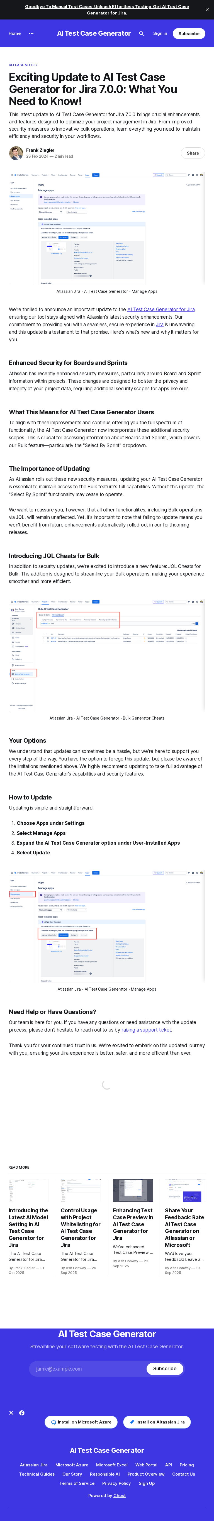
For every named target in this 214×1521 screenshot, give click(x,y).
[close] (207, 9)
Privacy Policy (116, 1483)
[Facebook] (22, 1419)
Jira (160, 324)
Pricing (187, 1465)
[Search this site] (141, 33)
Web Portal (146, 1465)
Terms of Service (76, 1483)
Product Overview (146, 1474)
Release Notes (23, 65)
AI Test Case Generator (94, 33)
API (168, 1465)
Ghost (119, 1495)
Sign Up (147, 1483)
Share (193, 153)
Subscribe (189, 33)
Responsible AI (105, 1474)
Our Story (72, 1474)
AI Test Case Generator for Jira (161, 309)
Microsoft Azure (71, 1465)
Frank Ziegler (40, 150)
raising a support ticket (146, 1030)
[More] (31, 33)
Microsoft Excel (112, 1465)
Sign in (160, 33)
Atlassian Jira (34, 1465)
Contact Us (183, 1474)
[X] (11, 1419)
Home (15, 33)
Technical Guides (37, 1474)
